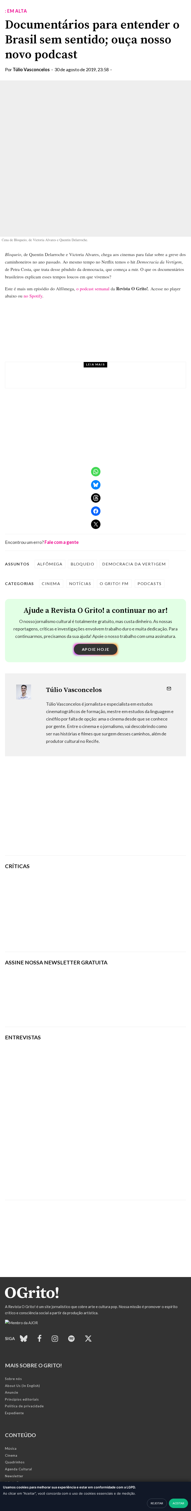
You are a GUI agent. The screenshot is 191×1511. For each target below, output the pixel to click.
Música (11, 1448)
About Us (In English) (22, 1386)
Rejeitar (157, 1503)
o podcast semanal (92, 289)
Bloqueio (83, 563)
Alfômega (50, 563)
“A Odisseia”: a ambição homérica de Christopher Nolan (118, 885)
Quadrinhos (15, 1462)
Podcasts (150, 583)
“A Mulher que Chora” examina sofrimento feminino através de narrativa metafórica (127, 936)
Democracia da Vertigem (134, 563)
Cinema (51, 583)
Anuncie (11, 1392)
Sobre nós (13, 1379)
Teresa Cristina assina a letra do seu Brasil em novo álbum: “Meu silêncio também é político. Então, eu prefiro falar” (91, 1180)
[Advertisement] (95, 813)
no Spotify (33, 296)
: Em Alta (16, 11)
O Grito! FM (114, 583)
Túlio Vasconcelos (31, 69)
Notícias (51, 371)
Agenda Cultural (18, 1469)
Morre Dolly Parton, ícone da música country (91, 380)
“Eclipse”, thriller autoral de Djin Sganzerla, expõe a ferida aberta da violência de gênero (117, 910)
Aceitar (178, 1503)
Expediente (14, 1413)
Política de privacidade (24, 1406)
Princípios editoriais (22, 1399)
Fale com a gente (62, 542)
